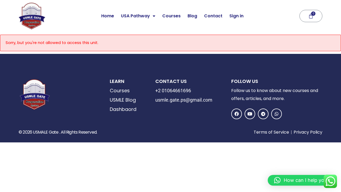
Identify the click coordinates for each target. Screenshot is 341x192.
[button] (302, 180)
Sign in (236, 16)
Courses (171, 16)
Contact (213, 16)
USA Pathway (135, 16)
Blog (192, 16)
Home (107, 16)
